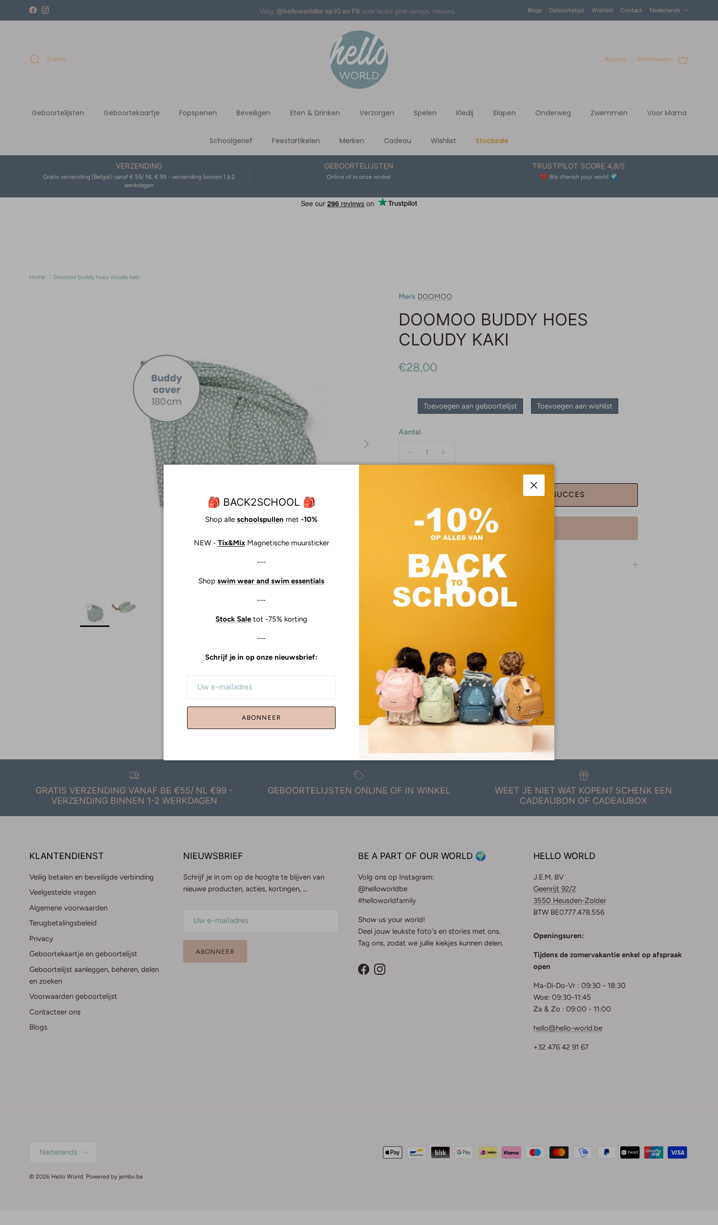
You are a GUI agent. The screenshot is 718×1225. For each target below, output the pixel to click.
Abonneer (261, 717)
